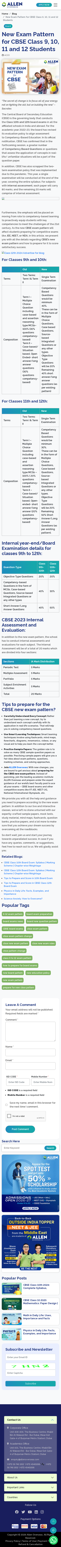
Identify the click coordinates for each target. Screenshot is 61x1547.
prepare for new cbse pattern (18, 987)
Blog (14, 13)
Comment (11, 1019)
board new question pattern (42, 921)
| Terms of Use (29, 1541)
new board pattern (13, 973)
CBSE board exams (13, 928)
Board (8, 26)
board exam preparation (39, 914)
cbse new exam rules (43, 943)
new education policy (38, 973)
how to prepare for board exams (20, 965)
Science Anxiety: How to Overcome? (23, 898)
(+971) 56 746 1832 (15, 1464)
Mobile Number (40, 1076)
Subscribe (30, 1383)
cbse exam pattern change (17, 936)
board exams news (13, 921)
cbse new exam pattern (15, 943)
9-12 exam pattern (13, 914)
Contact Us (14, 1419)
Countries (12, 1497)
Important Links (15, 1487)
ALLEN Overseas (18, 767)
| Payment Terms (46, 1541)
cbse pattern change (14, 950)
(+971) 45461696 (32, 1464)
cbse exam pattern (37, 928)
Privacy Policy (13, 1541)
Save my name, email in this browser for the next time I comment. (33, 1104)
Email (9, 1060)
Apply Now (44, 5)
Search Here (11, 1141)
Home (5, 13)
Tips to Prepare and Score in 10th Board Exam (28, 878)
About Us (12, 1477)
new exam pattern (12, 980)
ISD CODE (11, 1076)
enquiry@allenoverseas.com (24, 1459)
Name (9, 1046)
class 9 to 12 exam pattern (17, 958)
